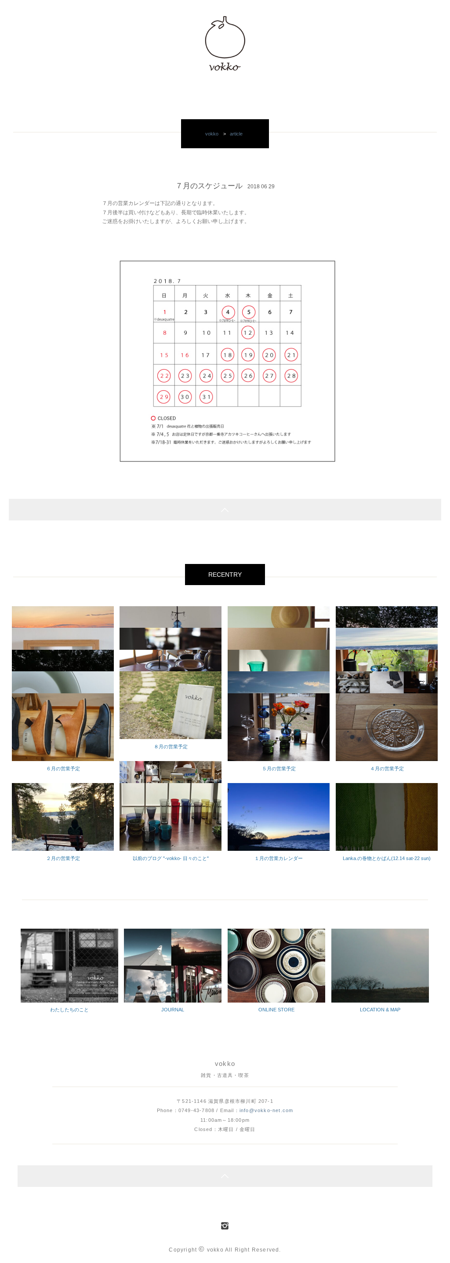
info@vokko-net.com (266, 1110)
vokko (211, 133)
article (236, 133)
